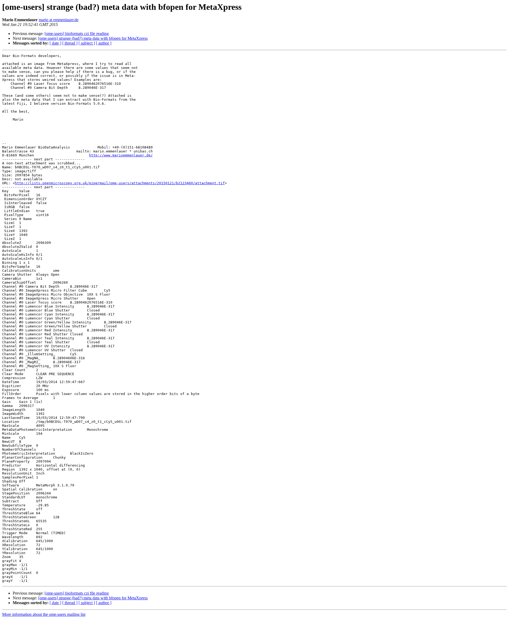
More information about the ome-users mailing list (43, 614)
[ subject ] (86, 43)
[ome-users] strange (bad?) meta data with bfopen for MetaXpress (93, 38)
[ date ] (55, 43)
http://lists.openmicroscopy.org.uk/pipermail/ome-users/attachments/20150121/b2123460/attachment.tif (120, 183)
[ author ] (103, 43)
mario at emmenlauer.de (58, 19)
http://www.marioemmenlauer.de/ (121, 155)
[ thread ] (69, 43)
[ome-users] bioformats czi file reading (77, 33)
